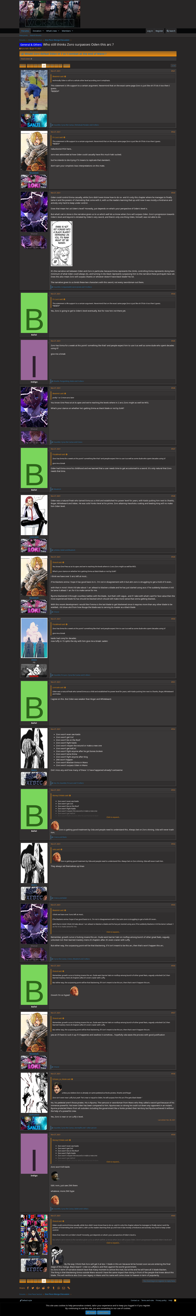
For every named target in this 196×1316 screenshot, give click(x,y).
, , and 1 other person (75, 1128)
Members (66, 30)
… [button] (31, 66)
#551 (173, 682)
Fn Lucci (34, 112)
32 (60, 66)
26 (36, 66)
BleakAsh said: (58, 76)
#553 (173, 790)
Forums (25, 30)
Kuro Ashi (25, 48)
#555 (173, 905)
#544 (173, 294)
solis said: (56, 849)
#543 (173, 193)
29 (48, 66)
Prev (23, 66)
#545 (173, 341)
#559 (173, 1134)
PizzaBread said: (59, 454)
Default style (27, 1300)
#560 (173, 1216)
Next (66, 66)
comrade (34, 537)
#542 (173, 132)
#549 (173, 557)
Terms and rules (147, 1300)
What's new (51, 30)
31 (56, 66)
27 (40, 66)
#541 (173, 71)
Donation (37, 30)
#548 (173, 496)
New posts (23, 35)
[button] (43, 30)
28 (44, 66)
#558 (173, 1074)
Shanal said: (57, 562)
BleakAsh (34, 172)
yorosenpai (34, 1256)
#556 (173, 966)
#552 (173, 729)
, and (68, 442)
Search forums (35, 35)
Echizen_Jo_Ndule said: (62, 1079)
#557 (173, 1013)
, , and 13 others (69, 783)
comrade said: (58, 687)
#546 (173, 388)
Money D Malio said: (61, 795)
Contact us (135, 1300)
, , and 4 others (76, 125)
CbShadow (34, 1114)
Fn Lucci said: (58, 137)
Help (170, 1300)
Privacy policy (161, 1300)
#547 (173, 449)
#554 (173, 844)
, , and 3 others (69, 381)
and (60, 837)
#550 (173, 619)
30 (52, 66)
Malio (34, 770)
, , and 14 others (73, 287)
